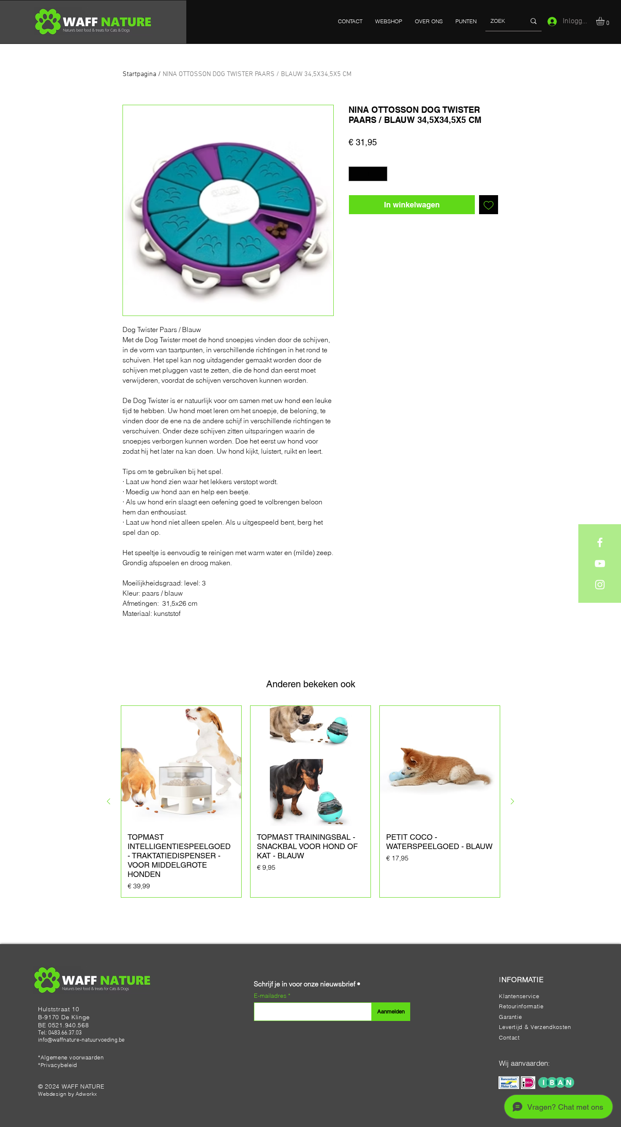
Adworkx (86, 1094)
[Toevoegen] (488, 205)
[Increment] (381, 174)
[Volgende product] (512, 801)
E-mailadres (271, 996)
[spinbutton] (368, 174)
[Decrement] (355, 174)
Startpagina (139, 74)
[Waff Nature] (600, 542)
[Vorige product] (109, 801)
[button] (605, 21)
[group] (311, 801)
